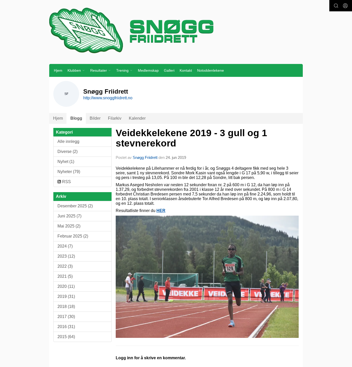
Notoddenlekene (210, 70)
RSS (66, 182)
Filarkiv (114, 118)
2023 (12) (66, 256)
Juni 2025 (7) (69, 216)
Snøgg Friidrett (145, 157)
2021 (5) (65, 276)
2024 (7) (65, 246)
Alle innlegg (68, 141)
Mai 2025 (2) (68, 226)
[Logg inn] (345, 5)
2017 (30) (66, 316)
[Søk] (336, 5)
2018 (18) (66, 306)
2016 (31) (66, 326)
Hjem (58, 70)
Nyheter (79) (68, 171)
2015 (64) (66, 337)
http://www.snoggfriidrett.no (107, 98)
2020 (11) (66, 286)
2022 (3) (65, 266)
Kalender (137, 118)
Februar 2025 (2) (72, 236)
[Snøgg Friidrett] (176, 30)
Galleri (169, 70)
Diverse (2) (67, 151)
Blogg (76, 118)
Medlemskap (148, 70)
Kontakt (186, 70)
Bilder (95, 118)
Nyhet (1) (65, 161)
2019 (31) (66, 296)
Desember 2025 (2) (75, 206)
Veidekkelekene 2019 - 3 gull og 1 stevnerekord (191, 138)
